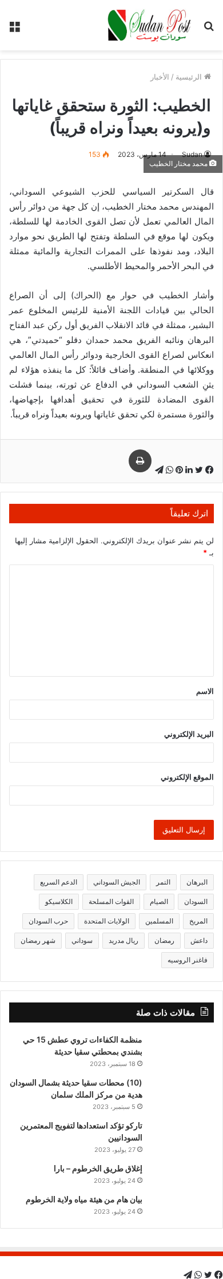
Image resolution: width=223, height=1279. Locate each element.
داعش (199, 940)
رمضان (164, 940)
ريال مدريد (123, 940)
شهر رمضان (38, 940)
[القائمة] (14, 29)
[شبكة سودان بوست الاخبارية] (150, 25)
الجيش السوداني (116, 882)
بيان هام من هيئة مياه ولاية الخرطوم (84, 1199)
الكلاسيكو (59, 901)
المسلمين (159, 921)
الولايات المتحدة (106, 921)
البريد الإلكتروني (189, 734)
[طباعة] (140, 460)
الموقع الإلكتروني (187, 776)
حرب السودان (48, 921)
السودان (196, 901)
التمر (163, 882)
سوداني (82, 940)
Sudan (192, 154)
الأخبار (159, 76)
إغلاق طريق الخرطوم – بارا (98, 1168)
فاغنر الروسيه (188, 960)
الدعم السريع (58, 882)
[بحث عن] (208, 29)
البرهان (197, 882)
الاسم (205, 691)
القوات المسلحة (111, 901)
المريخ (198, 921)
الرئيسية (190, 76)
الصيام (159, 901)
